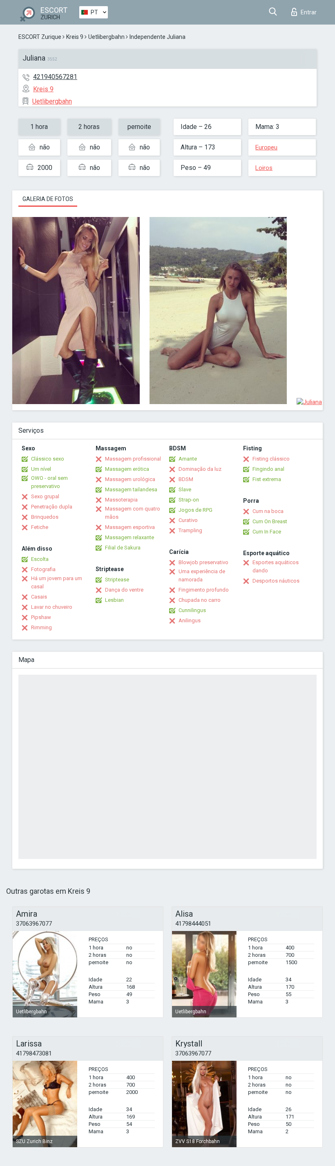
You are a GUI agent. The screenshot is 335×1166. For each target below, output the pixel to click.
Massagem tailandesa (131, 489)
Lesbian (114, 600)
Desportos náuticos (275, 581)
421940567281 (55, 77)
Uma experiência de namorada (202, 575)
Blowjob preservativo (203, 562)
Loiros (263, 168)
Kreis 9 (74, 37)
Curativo (188, 520)
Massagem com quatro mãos (132, 513)
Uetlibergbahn (106, 37)
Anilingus (190, 620)
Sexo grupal (45, 496)
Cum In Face (266, 532)
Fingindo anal (268, 469)
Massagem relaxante (129, 537)
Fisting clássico (271, 459)
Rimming (41, 627)
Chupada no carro (200, 600)
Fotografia (43, 569)
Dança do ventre (124, 590)
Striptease (117, 579)
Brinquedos (44, 517)
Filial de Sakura (123, 548)
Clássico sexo (47, 459)
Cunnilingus (192, 610)
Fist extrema (266, 479)
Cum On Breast (269, 521)
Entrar (309, 12)
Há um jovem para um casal (56, 582)
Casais (39, 597)
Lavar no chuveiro (51, 607)
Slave (185, 489)
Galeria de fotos (47, 199)
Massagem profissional (133, 459)
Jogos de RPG (195, 510)
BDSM (186, 479)
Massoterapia (121, 500)
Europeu (266, 147)
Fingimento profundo (204, 590)
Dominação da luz (200, 469)
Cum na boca (268, 511)
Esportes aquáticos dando (275, 566)
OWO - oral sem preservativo (49, 482)
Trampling (190, 530)
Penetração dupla (51, 507)
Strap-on (189, 500)
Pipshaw (41, 617)
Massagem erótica (127, 469)
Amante (188, 459)
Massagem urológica (130, 479)
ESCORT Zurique (39, 37)
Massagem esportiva (130, 527)
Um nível (41, 469)
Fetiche (39, 527)
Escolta (40, 559)
